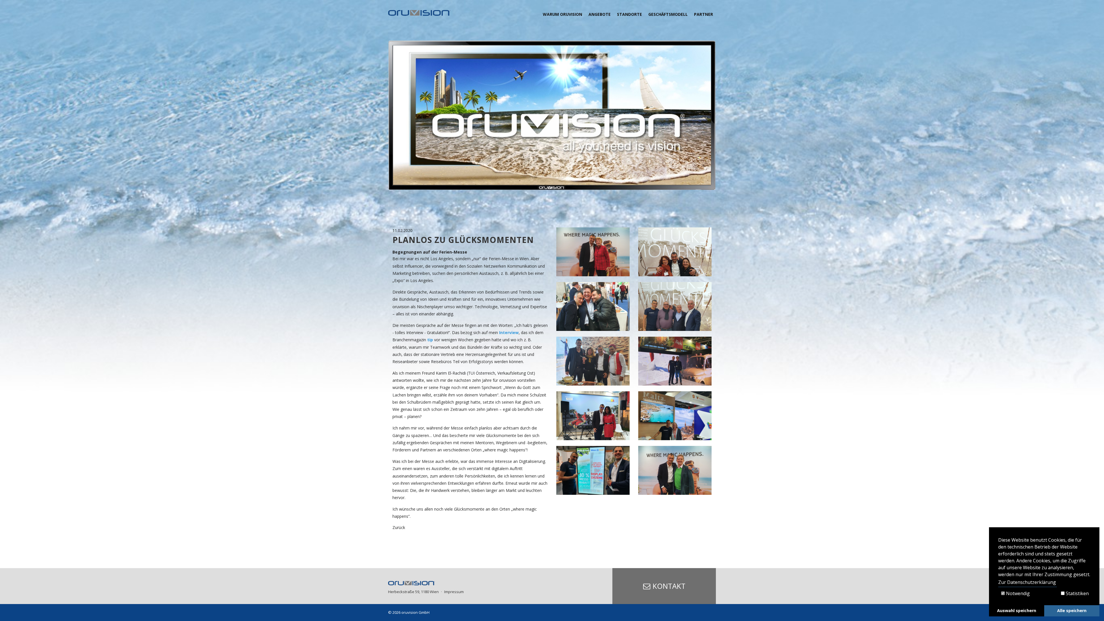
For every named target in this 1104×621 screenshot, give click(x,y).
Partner (703, 14)
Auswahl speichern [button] (1016, 610)
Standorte (629, 14)
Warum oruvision (562, 14)
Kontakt (669, 586)
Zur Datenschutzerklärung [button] (1027, 582)
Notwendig (1017, 593)
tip (430, 339)
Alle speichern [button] (1071, 610)
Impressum (454, 591)
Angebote (600, 14)
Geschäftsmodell (668, 14)
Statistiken (1077, 593)
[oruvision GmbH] (419, 13)
